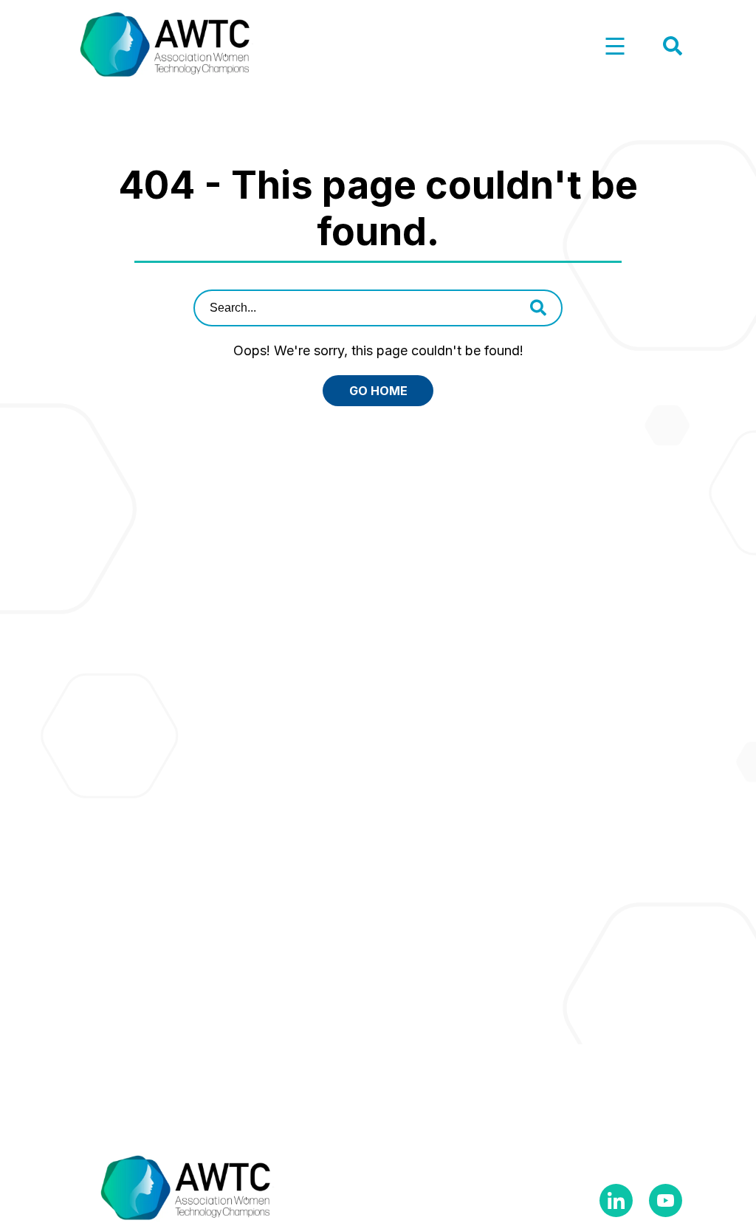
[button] (615, 47)
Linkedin (616, 1200)
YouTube (665, 1200)
